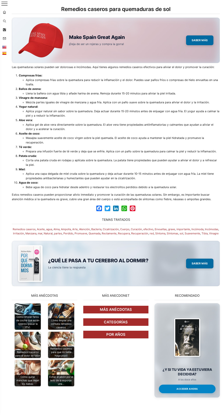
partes (58, 233)
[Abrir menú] (4, 4)
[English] (4, 47)
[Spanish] (4, 53)
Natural (48, 233)
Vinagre (214, 233)
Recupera (124, 233)
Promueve (81, 233)
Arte (75, 229)
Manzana (30, 233)
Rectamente (109, 233)
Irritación (18, 233)
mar (40, 233)
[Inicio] (4, 12)
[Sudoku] (4, 29)
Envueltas (161, 229)
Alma (56, 229)
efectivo (148, 229)
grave (171, 229)
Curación (136, 229)
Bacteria (96, 229)
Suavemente (192, 233)
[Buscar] (4, 21)
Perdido (68, 233)
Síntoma (160, 233)
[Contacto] (4, 38)
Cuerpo (124, 229)
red (152, 233)
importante (183, 229)
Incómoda (197, 229)
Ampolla (66, 229)
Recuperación (139, 233)
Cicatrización (111, 229)
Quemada (94, 233)
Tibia (205, 233)
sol (181, 233)
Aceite (41, 229)
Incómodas (211, 229)
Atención (84, 229)
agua (49, 229)
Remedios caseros (24, 229)
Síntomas (172, 233)
